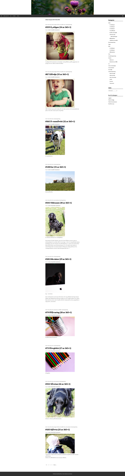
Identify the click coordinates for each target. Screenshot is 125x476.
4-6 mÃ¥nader (112, 50)
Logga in (109, 97)
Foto (64, 24)
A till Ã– (111, 79)
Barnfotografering (111, 42)
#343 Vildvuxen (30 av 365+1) (58, 203)
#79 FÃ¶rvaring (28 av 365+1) (58, 312)
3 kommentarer (57, 169)
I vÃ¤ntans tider (112, 34)
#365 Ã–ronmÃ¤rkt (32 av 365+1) (60, 121)
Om (10, 15)
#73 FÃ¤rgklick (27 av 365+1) (58, 348)
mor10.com (70, 473)
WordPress (60, 473)
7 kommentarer (57, 205)
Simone (66, 473)
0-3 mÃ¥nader (112, 24)
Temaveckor (112, 83)
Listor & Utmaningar (112, 65)
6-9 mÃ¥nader (112, 28)
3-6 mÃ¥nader (112, 26)
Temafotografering (68, 24)
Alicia (53, 24)
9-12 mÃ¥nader (112, 30)
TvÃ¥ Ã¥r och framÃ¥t (114, 40)
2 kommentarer (57, 124)
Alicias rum (112, 59)
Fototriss (111, 81)
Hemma (109, 57)
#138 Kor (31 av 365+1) (55, 167)
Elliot (109, 46)
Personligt (110, 69)
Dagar (55, 24)
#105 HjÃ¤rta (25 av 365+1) (57, 429)
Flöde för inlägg (111, 99)
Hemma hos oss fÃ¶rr (57, 309)
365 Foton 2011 (112, 75)
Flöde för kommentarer (112, 101)
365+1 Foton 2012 (48, 24)
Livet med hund (56, 200)
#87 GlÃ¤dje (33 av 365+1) (57, 74)
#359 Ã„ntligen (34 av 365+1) (58, 27)
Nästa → (55, 464)
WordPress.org (111, 103)
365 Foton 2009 (112, 73)
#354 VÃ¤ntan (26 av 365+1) (57, 384)
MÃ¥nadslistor (112, 38)
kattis (49, 124)
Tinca (18, 15)
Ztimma (14, 15)
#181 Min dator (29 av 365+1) (58, 259)
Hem (1, 15)
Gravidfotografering (112, 55)
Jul (108, 63)
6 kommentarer (57, 432)
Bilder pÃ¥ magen (114, 36)
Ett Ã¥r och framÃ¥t (59, 24)
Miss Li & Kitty (6, 15)
